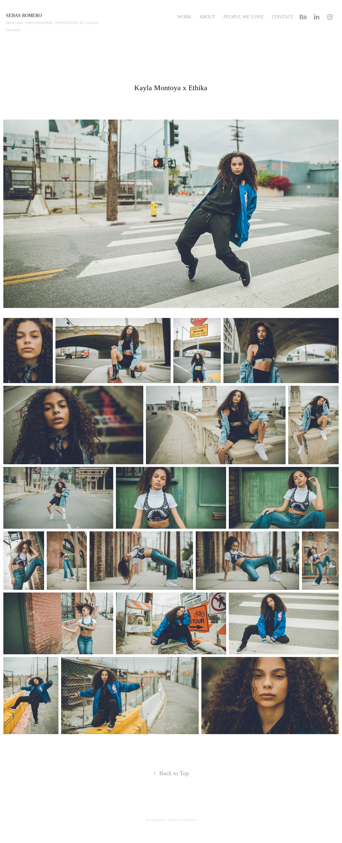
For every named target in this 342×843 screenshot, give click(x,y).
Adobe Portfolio (181, 819)
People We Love (243, 16)
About (207, 16)
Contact (283, 16)
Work (184, 16)
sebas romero (24, 15)
